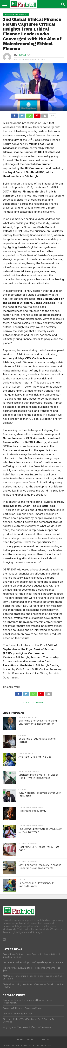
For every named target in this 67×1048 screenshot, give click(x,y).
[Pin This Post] (37, 114)
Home (20, 1040)
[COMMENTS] (52, 114)
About (30, 1040)
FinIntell (22, 54)
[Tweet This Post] (22, 114)
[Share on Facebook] (14, 114)
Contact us (44, 1040)
